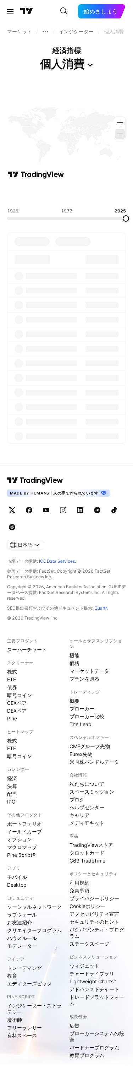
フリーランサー (24, 1028)
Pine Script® (21, 855)
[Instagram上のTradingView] (63, 510)
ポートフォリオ (24, 824)
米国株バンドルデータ (94, 762)
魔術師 (14, 1020)
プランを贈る (84, 679)
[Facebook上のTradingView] (29, 510)
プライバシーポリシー (94, 898)
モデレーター (22, 946)
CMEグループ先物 (90, 746)
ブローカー (82, 709)
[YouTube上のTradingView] (46, 510)
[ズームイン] (120, 123)
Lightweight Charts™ (93, 981)
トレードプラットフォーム (97, 1000)
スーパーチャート (27, 650)
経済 (12, 778)
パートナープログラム (94, 1047)
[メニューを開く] (10, 11)
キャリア (79, 815)
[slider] (126, 218)
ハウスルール (22, 938)
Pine (12, 718)
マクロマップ (22, 847)
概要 (74, 701)
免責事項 (79, 890)
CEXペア (17, 703)
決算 (12, 786)
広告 (74, 1025)
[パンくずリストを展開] (45, 31)
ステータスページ (89, 944)
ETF (11, 679)
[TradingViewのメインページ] (26, 11)
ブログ (77, 799)
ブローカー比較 (87, 716)
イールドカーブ (24, 831)
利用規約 (79, 883)
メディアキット (87, 823)
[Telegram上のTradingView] (97, 510)
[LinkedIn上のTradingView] (80, 510)
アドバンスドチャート (94, 989)
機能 (74, 655)
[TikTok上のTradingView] (114, 510)
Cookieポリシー (87, 906)
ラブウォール (22, 915)
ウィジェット (84, 966)
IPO (11, 802)
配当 (12, 794)
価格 (74, 663)
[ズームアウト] (120, 134)
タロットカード (87, 853)
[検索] (64, 11)
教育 (12, 976)
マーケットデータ (89, 671)
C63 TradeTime (87, 861)
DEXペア (17, 711)
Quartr (100, 608)
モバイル (17, 877)
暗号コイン (19, 695)
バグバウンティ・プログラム (97, 932)
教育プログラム (87, 1055)
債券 (12, 687)
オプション (19, 839)
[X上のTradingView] (12, 510)
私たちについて (87, 784)
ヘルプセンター (87, 807)
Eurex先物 (81, 754)
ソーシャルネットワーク (34, 907)
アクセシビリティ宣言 (94, 914)
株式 (12, 672)
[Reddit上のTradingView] (12, 527)
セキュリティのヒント (94, 922)
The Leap (81, 724)
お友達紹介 (19, 922)
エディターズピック (29, 983)
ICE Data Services (57, 561)
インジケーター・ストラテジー (34, 1009)
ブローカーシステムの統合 (97, 1036)
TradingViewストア (91, 845)
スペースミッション (92, 792)
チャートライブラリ (92, 974)
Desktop (17, 885)
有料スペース (22, 1035)
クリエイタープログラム (34, 930)
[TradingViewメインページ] (35, 480)
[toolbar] (66, 194)
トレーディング (24, 968)
